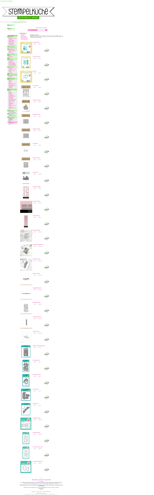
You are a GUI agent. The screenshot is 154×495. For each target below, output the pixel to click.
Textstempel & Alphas (12, 105)
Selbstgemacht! (11, 103)
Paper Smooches (11, 43)
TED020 (39, 58)
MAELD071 (40, 304)
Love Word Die (35, 143)
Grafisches (10, 94)
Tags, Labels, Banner (12, 85)
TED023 (39, 44)
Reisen (10, 102)
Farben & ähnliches (12, 50)
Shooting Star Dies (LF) (37, 374)
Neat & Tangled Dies (24, 37)
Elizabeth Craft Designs (12, 38)
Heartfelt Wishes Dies (36, 302)
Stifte (10, 55)
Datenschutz (39, 491)
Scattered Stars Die (36, 215)
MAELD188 (40, 246)
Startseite (15, 22)
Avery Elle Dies (23, 34)
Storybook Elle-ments (36, 432)
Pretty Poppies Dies (36, 360)
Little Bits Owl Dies (36, 42)
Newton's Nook (11, 42)
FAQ (21, 22)
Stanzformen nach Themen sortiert (12, 79)
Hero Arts (10, 69)
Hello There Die (35, 172)
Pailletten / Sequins (12, 51)
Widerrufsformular (47, 491)
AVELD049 (40, 419)
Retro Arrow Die (35, 85)
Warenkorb (11, 25)
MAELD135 (40, 275)
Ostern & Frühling (11, 101)
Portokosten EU (11, 113)
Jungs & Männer (11, 98)
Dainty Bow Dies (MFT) (37, 186)
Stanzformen (23, 33)
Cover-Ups (10, 81)
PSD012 (39, 116)
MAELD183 (40, 260)
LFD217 (39, 376)
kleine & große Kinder (12, 99)
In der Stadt (10, 97)
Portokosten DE (11, 110)
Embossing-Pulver (12, 54)
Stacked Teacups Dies (36, 56)
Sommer (10, 104)
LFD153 (39, 405)
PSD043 (39, 101)
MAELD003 (40, 333)
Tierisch (10, 106)
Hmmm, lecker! (11, 107)
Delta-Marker (11, 56)
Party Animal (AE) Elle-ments (38, 461)
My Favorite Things (12, 41)
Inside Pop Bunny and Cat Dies (38, 244)
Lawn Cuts (22, 35)
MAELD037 (40, 318)
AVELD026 (40, 434)
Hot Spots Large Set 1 (36, 157)
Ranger (10, 71)
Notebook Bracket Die (36, 114)
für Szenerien (11, 84)
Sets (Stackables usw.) (12, 83)
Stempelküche (11, 44)
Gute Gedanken (11, 95)
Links (24, 22)
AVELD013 (40, 463)
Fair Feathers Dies (36, 331)
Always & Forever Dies (37, 100)
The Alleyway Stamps (12, 45)
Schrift (10, 82)
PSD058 (39, 87)
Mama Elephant (23, 36)
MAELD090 (40, 289)
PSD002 (39, 159)
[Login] (10, 124)
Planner (10, 108)
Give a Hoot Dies (35, 389)
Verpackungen (11, 86)
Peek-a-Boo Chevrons (36, 201)
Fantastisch (10, 92)
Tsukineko (10, 72)
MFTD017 (39, 217)
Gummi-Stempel (11, 46)
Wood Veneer (11, 52)
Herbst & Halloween (12, 96)
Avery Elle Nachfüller (12, 68)
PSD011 (39, 130)
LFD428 (39, 347)
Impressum (33, 491)
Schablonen (11, 76)
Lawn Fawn (11, 39)
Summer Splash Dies (36, 230)
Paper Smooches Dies (24, 38)
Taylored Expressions (24, 39)
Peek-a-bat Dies (35, 403)
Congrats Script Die (36, 273)
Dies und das (11, 49)
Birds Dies (34, 71)
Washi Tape (11, 73)
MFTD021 (39, 188)
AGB (19, 22)
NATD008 (39, 174)
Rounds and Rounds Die (37, 316)
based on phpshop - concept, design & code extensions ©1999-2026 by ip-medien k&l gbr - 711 (41, 494)
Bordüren (10, 80)
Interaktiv (10, 87)
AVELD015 (40, 448)
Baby (9, 91)
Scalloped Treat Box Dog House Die (39, 345)
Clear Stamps (11, 36)
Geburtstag (10, 93)
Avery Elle (10, 37)
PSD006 (39, 145)
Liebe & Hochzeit (11, 100)
